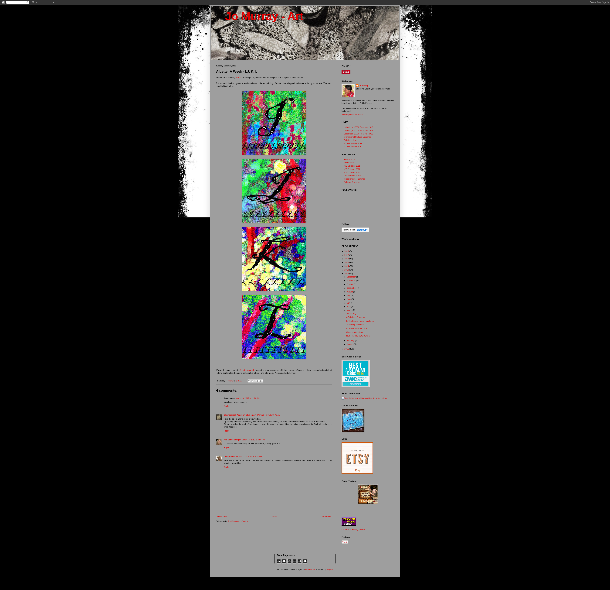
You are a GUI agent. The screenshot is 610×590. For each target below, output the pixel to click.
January (350, 344)
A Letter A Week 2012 (353, 147)
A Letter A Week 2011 (353, 143)
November (351, 280)
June (349, 299)
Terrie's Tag (351, 313)
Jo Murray (363, 86)
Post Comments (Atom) (238, 521)
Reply (226, 406)
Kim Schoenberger (232, 440)
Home (274, 517)
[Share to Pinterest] (261, 381)
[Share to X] (255, 381)
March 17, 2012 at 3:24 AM (250, 456)
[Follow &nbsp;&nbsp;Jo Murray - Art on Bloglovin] (355, 231)
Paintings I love (350, 140)
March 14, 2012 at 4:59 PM (253, 440)
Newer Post (222, 517)
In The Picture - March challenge (360, 321)
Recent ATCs (349, 159)
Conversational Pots (352, 176)
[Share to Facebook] (258, 381)
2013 (346, 270)
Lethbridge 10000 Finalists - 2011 (358, 134)
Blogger (329, 569)
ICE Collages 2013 (352, 172)
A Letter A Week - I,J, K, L (356, 328)
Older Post (326, 517)
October (350, 284)
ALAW (238, 77)
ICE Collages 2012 (352, 169)
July (349, 295)
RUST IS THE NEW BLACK (358, 336)
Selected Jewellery (352, 182)
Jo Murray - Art (259, 16)
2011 (346, 349)
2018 (346, 251)
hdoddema (310, 569)
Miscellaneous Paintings (354, 179)
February (351, 341)
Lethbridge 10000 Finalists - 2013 (358, 127)
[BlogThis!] (252, 381)
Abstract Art (349, 163)
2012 (346, 274)
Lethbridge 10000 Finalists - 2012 (358, 130)
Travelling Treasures (355, 325)
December (351, 277)
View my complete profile (352, 115)
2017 (346, 255)
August (350, 292)
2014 (346, 266)
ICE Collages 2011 (352, 166)
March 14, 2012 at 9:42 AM (268, 415)
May (349, 303)
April (349, 306)
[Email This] (249, 381)
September (352, 288)
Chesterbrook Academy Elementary (240, 415)
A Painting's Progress (355, 317)
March (349, 310)
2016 (346, 259)
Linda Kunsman (231, 456)
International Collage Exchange (357, 137)
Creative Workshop (354, 332)
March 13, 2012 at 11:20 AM (248, 398)
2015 (346, 262)
